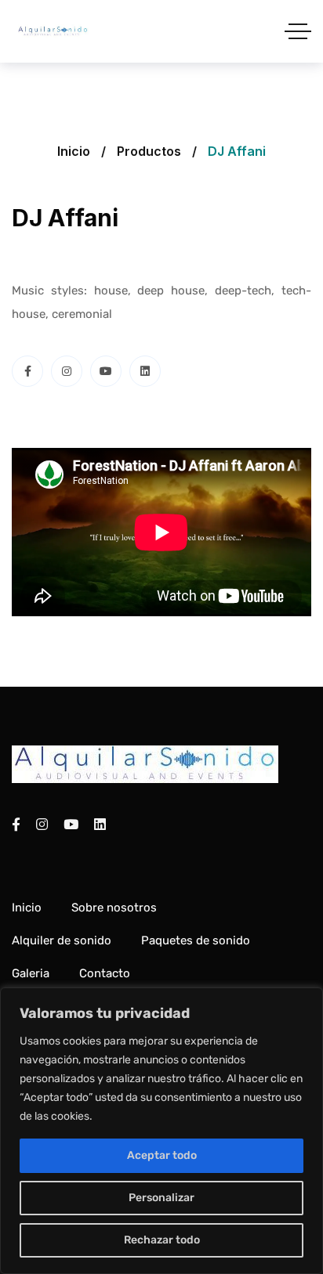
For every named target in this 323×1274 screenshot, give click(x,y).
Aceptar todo (162, 1155)
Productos (149, 151)
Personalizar (161, 1197)
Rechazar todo (162, 1240)
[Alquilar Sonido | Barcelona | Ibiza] (53, 31)
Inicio (73, 151)
